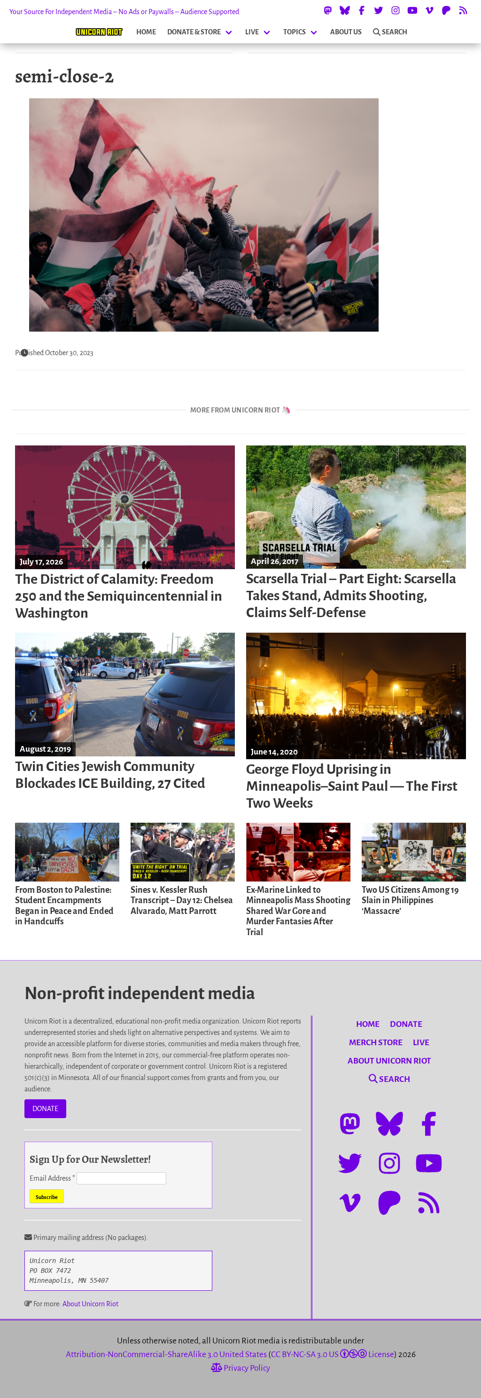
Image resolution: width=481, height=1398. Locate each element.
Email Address (52, 1178)
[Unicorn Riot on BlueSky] (344, 10)
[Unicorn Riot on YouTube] (412, 10)
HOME (146, 32)
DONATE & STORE (194, 32)
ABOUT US (346, 32)
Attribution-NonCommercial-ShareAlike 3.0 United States (166, 1354)
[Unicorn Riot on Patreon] (446, 10)
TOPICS (294, 32)
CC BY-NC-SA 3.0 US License (332, 1354)
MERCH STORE (376, 1042)
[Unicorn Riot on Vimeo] (429, 10)
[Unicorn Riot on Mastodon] (327, 10)
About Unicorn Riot (90, 1304)
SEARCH (394, 32)
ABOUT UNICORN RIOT (389, 1060)
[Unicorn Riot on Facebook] (361, 10)
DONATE (45, 1108)
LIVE (252, 32)
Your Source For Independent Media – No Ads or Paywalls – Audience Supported (124, 12)
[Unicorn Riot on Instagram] (395, 10)
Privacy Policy (246, 1368)
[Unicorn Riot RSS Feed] (463, 10)
